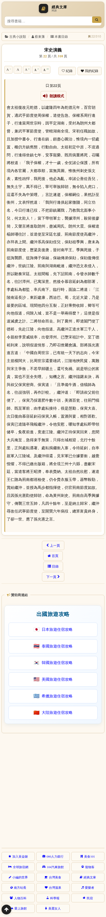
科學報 (54, 898)
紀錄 (69, 71)
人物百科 (20, 898)
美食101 (89, 856)
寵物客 (89, 867)
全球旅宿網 (20, 867)
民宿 (90, 898)
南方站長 (20, 887)
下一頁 (51, 576)
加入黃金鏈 (20, 856)
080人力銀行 (55, 856)
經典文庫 (90, 877)
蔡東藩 (40, 36)
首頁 (55, 555)
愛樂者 (89, 887)
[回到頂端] (6, 909)
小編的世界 (20, 877)
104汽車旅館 (55, 867)
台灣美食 (55, 877)
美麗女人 (54, 908)
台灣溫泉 (55, 887)
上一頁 (55, 545)
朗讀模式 (56, 96)
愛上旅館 (20, 908)
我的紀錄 (91, 71)
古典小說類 (17, 36)
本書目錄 (61, 36)
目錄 (55, 566)
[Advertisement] (53, 790)
